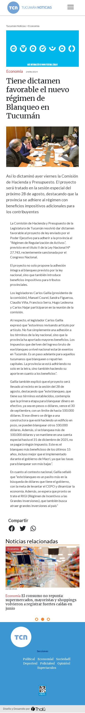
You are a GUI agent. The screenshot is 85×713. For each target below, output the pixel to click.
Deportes (29, 663)
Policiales (47, 663)
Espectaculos (46, 668)
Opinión (63, 663)
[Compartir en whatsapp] (33, 528)
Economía (33, 25)
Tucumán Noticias (16, 25)
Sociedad (62, 659)
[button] (37, 619)
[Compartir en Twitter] (23, 528)
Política (28, 659)
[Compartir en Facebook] (12, 528)
